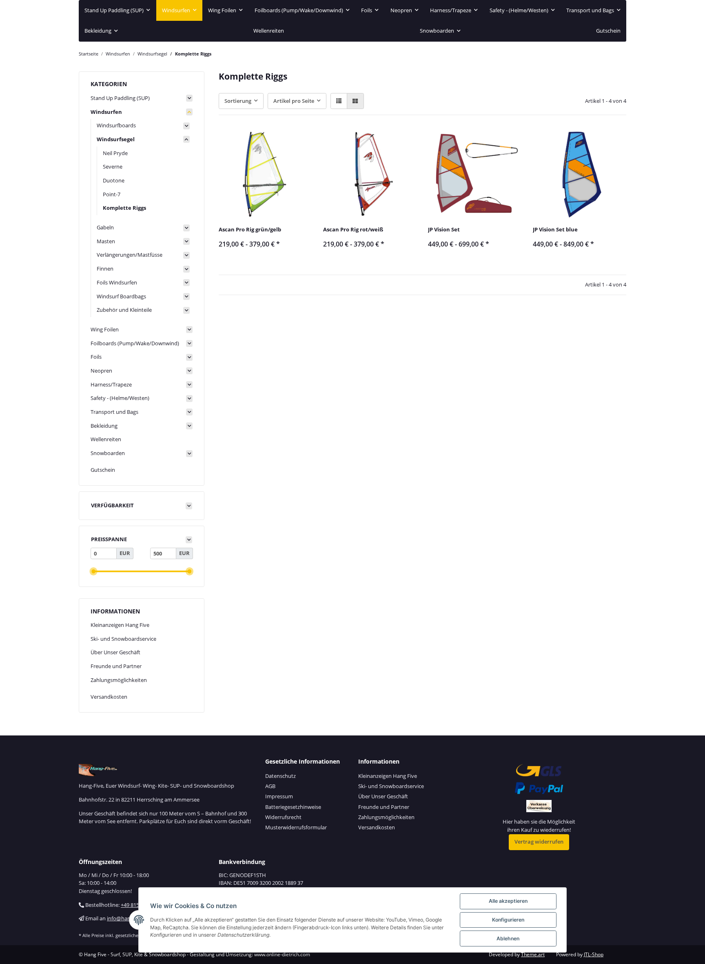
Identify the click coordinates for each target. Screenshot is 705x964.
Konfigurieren (508, 920)
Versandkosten (109, 696)
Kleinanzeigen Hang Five (120, 625)
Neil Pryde (115, 153)
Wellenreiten (106, 439)
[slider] (93, 571)
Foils (96, 356)
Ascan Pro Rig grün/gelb (250, 229)
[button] (338, 101)
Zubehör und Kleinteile (124, 309)
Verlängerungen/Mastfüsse (129, 254)
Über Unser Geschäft (115, 652)
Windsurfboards (116, 125)
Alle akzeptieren (508, 901)
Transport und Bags (114, 411)
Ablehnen (508, 938)
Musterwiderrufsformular (296, 827)
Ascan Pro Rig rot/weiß (353, 229)
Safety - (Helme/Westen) (120, 398)
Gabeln (105, 227)
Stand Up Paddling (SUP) (120, 98)
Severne (112, 166)
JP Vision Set (444, 229)
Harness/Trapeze (111, 384)
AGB (270, 786)
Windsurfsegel (116, 139)
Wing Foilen (105, 329)
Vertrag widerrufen (538, 841)
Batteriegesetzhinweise (293, 807)
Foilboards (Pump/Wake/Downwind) (135, 343)
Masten (106, 241)
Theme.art (533, 954)
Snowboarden (108, 453)
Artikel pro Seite (293, 100)
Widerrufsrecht (283, 817)
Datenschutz (280, 776)
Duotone (113, 180)
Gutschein (103, 469)
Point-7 (111, 194)
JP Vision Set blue (555, 229)
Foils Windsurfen (117, 282)
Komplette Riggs (124, 207)
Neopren (101, 370)
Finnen (105, 268)
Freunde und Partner (116, 666)
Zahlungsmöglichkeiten (119, 680)
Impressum (279, 796)
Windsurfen (106, 112)
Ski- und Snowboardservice (123, 638)
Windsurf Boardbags (121, 296)
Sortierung (237, 100)
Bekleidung (104, 425)
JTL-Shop (593, 954)
